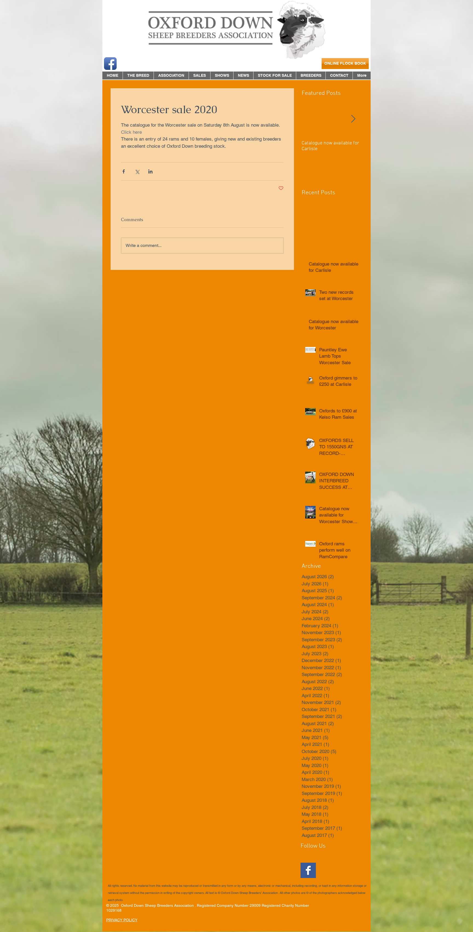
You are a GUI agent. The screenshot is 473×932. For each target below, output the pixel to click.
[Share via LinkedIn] (150, 171)
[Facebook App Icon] (110, 63)
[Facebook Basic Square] (308, 870)
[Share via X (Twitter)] (137, 171)
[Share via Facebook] (123, 171)
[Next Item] (353, 119)
